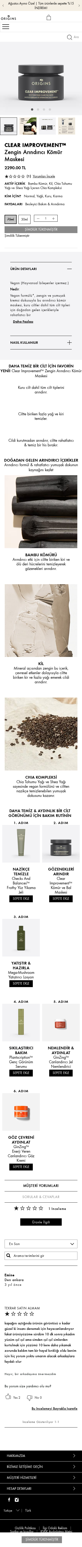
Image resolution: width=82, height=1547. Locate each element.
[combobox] (11, 1510)
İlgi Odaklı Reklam (55, 1528)
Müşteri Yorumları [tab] (41, 1186)
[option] (41, 74)
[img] (9, 1500)
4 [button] (50, 109)
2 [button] (38, 109)
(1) (41, 176)
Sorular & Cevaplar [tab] (40, 1197)
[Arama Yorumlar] (8, 1255)
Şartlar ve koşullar (21, 1532)
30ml (24, 219)
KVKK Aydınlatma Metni (56, 1532)
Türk (28, 1511)
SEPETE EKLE (21, 899)
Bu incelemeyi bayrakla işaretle (54, 1408)
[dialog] (49, 17)
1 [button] (32, 109)
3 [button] (44, 109)
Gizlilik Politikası (25, 1528)
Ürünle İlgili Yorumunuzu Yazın (41, 1222)
